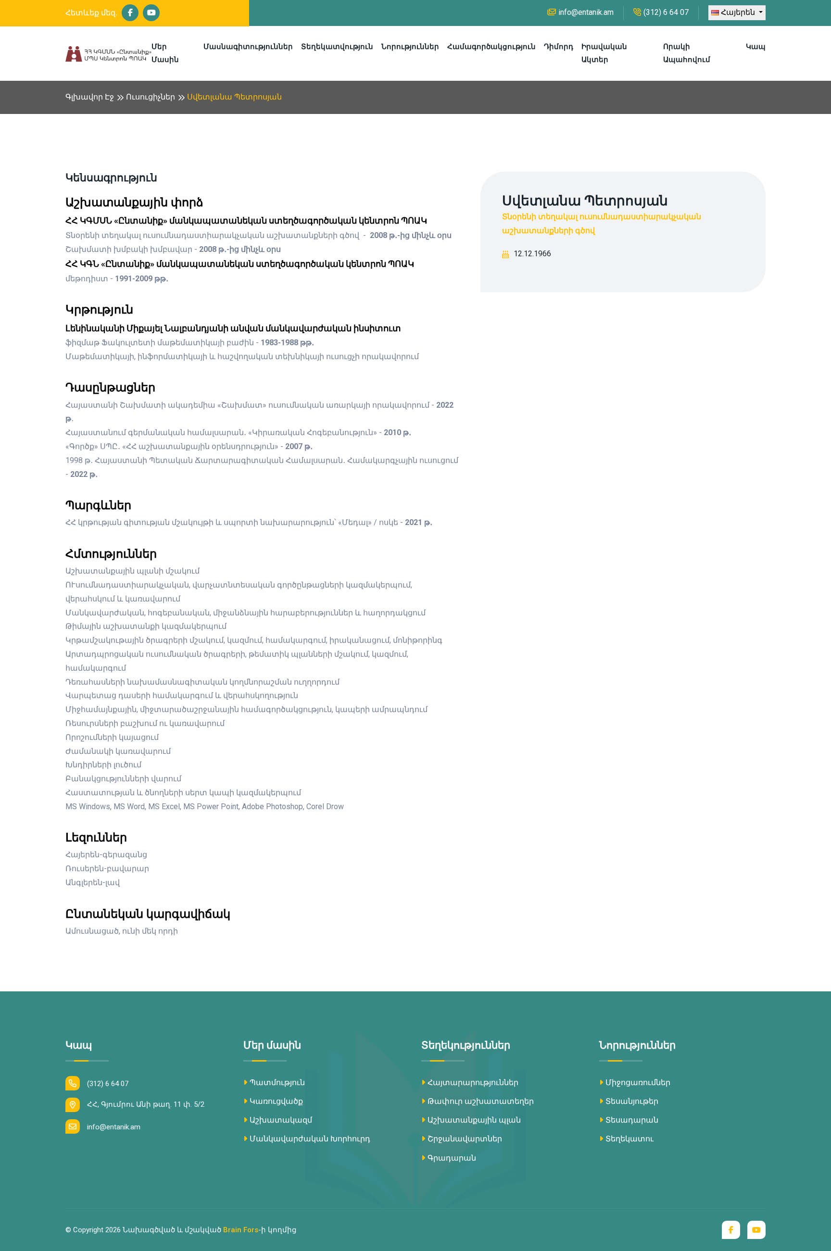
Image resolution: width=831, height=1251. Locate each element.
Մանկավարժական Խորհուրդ (310, 1138)
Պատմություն (277, 1082)
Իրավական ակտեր (604, 53)
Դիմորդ (558, 46)
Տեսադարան (631, 1120)
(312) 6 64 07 (666, 12)
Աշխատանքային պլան (474, 1120)
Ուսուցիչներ (150, 96)
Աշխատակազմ (281, 1120)
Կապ (756, 46)
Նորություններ (410, 46)
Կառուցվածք (276, 1101)
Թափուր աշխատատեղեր (481, 1101)
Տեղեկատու (629, 1138)
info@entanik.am (586, 12)
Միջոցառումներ (637, 1082)
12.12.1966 (532, 253)
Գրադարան (452, 1158)
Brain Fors (240, 1230)
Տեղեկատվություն (337, 46)
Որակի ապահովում (686, 53)
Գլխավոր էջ (89, 96)
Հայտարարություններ (473, 1082)
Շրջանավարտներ (465, 1138)
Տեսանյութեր (631, 1101)
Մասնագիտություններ (248, 46)
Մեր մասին (165, 53)
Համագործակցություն (491, 46)
